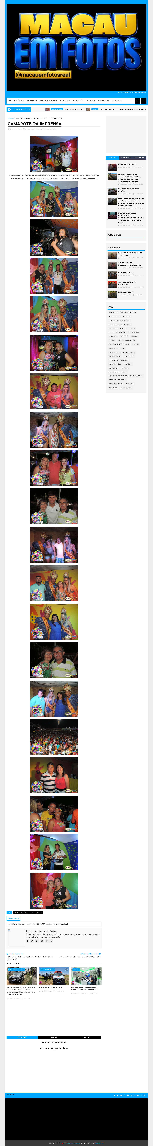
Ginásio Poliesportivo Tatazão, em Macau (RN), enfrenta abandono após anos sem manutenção (102, 109)
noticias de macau (48, 969)
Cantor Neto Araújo (16, 969)
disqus (54, 1037)
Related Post (14, 964)
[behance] (137, 1095)
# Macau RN (18, 912)
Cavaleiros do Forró (120, 324)
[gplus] (121, 1095)
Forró (134, 336)
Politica (65, 100)
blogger (22, 1037)
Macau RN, (40, 129)
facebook (85, 1037)
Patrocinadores (117, 380)
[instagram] (141, 1095)
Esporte (58, 109)
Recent (112, 158)
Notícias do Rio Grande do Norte (126, 376)
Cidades (131, 328)
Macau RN (19, 118)
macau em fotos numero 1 (122, 352)
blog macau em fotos (120, 316)
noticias (76, 969)
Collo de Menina (117, 332)
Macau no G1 (115, 356)
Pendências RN (116, 384)
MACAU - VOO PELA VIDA (51, 987)
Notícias (19, 100)
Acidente (32, 100)
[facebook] (114, 1095)
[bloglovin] (127, 1095)
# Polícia (38, 912)
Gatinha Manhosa (126, 340)
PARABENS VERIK (125, 292)
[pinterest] (124, 1095)
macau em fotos (117, 348)
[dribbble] (131, 1095)
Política (113, 388)
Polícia (91, 100)
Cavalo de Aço (116, 328)
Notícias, (48, 129)
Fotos (112, 340)
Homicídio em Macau (119, 344)
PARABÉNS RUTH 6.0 (36, 109)
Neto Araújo (115, 364)
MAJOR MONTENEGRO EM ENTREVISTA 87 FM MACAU (84, 988)
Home (10, 118)
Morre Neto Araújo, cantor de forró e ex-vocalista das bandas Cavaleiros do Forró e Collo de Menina (21, 991)
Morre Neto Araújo (119, 360)
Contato (117, 100)
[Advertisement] (29, 1118)
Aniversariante (48, 100)
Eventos (124, 336)
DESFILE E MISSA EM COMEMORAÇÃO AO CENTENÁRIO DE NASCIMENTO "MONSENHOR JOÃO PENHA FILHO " (131, 217)
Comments (140, 158)
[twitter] (117, 1095)
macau (135, 344)
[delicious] (144, 1095)
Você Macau (126, 388)
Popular (126, 158)
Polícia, (54, 129)
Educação (78, 100)
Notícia (128, 364)
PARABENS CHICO (126, 272)
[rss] (134, 1095)
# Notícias (29, 912)
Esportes (103, 100)
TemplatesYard (73, 1143)
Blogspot (99, 1143)
